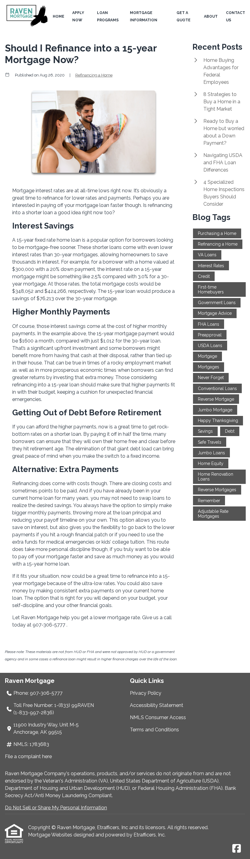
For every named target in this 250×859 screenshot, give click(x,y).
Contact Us (235, 16)
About (211, 16)
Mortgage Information (143, 16)
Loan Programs (108, 16)
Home (58, 16)
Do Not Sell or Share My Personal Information (56, 808)
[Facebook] (236, 848)
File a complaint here (28, 756)
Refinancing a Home (93, 75)
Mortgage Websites (50, 835)
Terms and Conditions (154, 730)
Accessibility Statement (156, 705)
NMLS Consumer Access (158, 717)
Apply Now (78, 16)
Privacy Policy (145, 693)
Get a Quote (184, 16)
